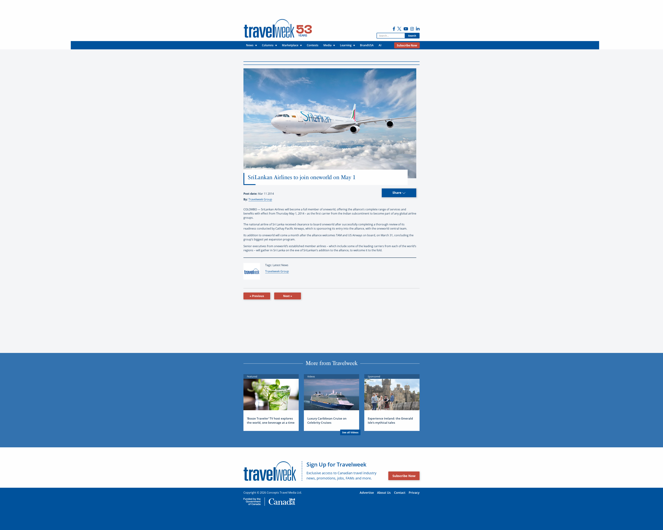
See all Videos (350, 432)
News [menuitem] (249, 45)
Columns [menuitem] (267, 45)
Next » (287, 296)
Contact (399, 492)
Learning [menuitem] (346, 45)
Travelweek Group (260, 199)
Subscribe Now (403, 476)
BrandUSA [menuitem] (367, 45)
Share (397, 193)
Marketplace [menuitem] (290, 45)
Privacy (414, 492)
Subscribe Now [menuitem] (407, 45)
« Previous (257, 296)
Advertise (367, 492)
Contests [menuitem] (312, 45)
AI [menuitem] (380, 45)
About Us (384, 492)
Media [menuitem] (327, 45)
